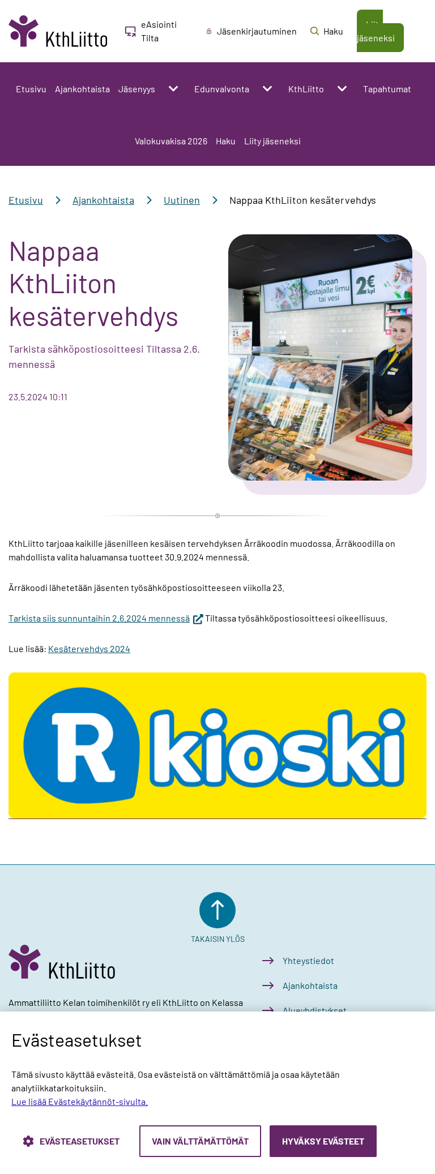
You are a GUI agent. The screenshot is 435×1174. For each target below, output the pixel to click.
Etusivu (31, 88)
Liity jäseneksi (272, 140)
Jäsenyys (136, 88)
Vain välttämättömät (200, 1141)
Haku (226, 140)
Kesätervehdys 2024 (89, 648)
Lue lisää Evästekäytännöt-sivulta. (79, 1101)
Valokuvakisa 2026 (171, 140)
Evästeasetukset (80, 1141)
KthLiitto (306, 88)
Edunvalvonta (221, 88)
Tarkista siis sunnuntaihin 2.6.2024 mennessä (105, 617)
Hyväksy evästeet (323, 1141)
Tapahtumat (387, 88)
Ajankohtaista (82, 88)
